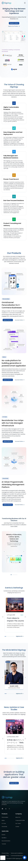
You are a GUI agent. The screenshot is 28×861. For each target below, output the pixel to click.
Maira (3, 820)
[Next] (25, 617)
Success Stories (19, 320)
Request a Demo (14, 23)
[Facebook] (17, 662)
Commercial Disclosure (17, 855)
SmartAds (4, 826)
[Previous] (3, 617)
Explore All (19, 636)
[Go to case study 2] (12, 574)
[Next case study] (24, 551)
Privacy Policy (5, 853)
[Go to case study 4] (14, 574)
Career (17, 826)
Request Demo (14, 783)
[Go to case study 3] (13, 574)
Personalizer (5, 817)
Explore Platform (8, 320)
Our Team (18, 823)
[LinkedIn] (19, 662)
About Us (17, 817)
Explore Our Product (13, 26)
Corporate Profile (20, 820)
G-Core (4, 823)
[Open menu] (24, 2)
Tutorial (4, 844)
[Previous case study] (4, 551)
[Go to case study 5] (15, 574)
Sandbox (4, 837)
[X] (21, 662)
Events (3, 834)
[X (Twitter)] (9, 808)
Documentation (6, 841)
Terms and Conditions (17, 853)
